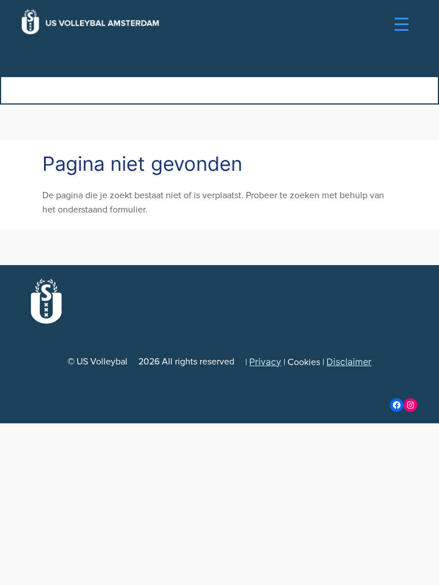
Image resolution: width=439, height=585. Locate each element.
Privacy (265, 361)
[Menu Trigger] (401, 24)
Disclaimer (349, 361)
